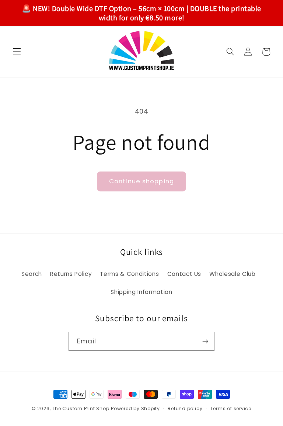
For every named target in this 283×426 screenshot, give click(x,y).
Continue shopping (141, 181)
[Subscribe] (205, 341)
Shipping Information (141, 292)
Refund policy (185, 408)
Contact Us (184, 274)
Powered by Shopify (135, 408)
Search (31, 274)
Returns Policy (71, 274)
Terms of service (230, 408)
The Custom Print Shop (80, 408)
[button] (17, 51)
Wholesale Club (232, 274)
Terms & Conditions (129, 274)
